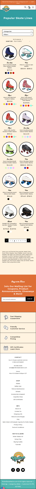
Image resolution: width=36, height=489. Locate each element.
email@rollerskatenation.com (18, 367)
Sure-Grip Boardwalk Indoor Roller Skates (26, 130)
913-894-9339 (18, 365)
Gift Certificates (18, 399)
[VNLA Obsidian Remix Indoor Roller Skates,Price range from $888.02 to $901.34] (26, 149)
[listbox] (22, 41)
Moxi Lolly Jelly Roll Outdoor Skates (10, 98)
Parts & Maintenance (18, 389)
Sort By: (9, 41)
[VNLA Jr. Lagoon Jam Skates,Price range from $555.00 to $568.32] (26, 53)
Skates (18, 383)
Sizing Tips (18, 439)
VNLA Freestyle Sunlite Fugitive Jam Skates (26, 224)
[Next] (28, 240)
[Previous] (6, 240)
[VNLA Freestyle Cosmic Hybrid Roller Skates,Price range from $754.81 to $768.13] (26, 180)
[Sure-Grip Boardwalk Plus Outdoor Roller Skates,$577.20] (10, 53)
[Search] (25, 7)
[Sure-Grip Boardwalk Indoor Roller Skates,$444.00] (26, 118)
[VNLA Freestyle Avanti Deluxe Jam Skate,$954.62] (10, 180)
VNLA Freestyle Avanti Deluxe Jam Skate (10, 193)
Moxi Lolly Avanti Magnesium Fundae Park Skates (26, 99)
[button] (17, 31)
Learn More (15, 349)
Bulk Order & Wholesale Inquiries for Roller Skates (18, 422)
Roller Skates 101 (18, 436)
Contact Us (18, 411)
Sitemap (4, 484)
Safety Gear (18, 386)
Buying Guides (18, 442)
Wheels (18, 391)
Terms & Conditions (18, 427)
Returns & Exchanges (18, 416)
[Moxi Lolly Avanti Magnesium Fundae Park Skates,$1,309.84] (26, 85)
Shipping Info (18, 414)
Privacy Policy (18, 424)
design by (12, 484)
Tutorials (18, 444)
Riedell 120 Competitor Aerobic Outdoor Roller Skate (9, 225)
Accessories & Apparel (18, 394)
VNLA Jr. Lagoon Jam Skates (26, 65)
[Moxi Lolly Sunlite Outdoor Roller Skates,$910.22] (10, 118)
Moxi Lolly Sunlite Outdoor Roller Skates (10, 130)
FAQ (18, 419)
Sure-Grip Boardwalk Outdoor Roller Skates (10, 162)
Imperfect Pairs (18, 397)
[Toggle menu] (32, 7)
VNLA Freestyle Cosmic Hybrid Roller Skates (26, 193)
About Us (18, 408)
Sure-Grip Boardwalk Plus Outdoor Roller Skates (9, 66)
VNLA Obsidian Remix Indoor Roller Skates (26, 162)
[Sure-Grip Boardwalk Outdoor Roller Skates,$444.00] (10, 149)
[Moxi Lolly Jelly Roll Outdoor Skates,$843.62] (10, 85)
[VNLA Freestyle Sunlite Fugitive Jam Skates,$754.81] (26, 212)
